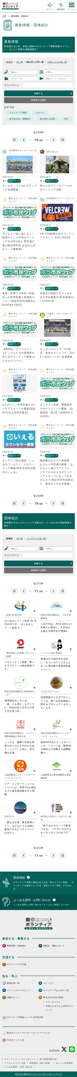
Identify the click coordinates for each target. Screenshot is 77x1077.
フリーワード (11, 85)
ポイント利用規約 (64, 1063)
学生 (66, 119)
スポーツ (40, 112)
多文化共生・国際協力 (20, 119)
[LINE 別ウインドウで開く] (72, 1049)
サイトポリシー (28, 1059)
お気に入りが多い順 (57, 62)
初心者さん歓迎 (47, 119)
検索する (38, 93)
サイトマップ (10, 1059)
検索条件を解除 (38, 100)
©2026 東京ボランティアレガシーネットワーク (38, 1074)
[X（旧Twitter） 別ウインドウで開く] (64, 1049)
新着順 (9, 62)
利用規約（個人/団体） (41, 1063)
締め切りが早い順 (35, 62)
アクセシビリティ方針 (15, 1063)
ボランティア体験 (18, 112)
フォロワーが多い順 (36, 538)
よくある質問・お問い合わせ (18, 1067)
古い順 (19, 62)
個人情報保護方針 (48, 1059)
